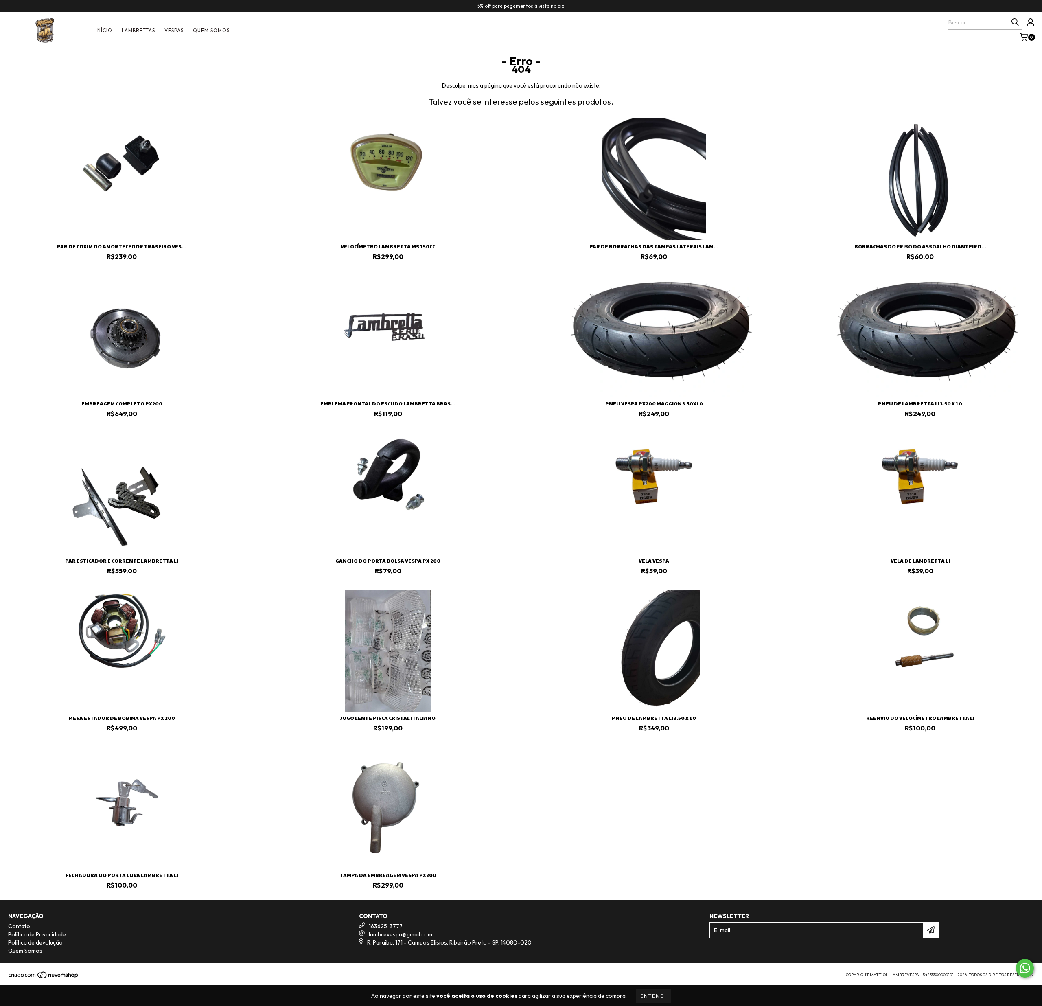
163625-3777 (386, 926)
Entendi (653, 996)
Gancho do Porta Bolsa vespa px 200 (387, 560)
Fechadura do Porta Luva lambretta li (122, 875)
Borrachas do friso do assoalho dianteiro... (920, 246)
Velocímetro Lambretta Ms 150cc (388, 246)
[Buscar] (1015, 22)
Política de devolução (35, 942)
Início (104, 30)
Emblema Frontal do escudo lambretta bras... (387, 403)
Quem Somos (211, 30)
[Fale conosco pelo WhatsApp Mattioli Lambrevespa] (1025, 968)
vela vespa (654, 560)
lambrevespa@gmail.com (400, 934)
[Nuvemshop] (43, 977)
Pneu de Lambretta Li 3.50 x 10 (920, 403)
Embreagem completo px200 (121, 403)
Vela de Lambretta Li (920, 560)
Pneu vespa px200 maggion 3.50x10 (654, 403)
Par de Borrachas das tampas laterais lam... (653, 246)
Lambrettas (138, 30)
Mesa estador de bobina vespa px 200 (121, 718)
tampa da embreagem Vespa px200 (388, 875)
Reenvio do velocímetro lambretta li (920, 718)
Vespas (174, 30)
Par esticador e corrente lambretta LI (121, 560)
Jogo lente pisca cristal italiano (388, 718)
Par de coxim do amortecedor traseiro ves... (121, 246)
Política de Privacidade (37, 934)
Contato (19, 926)
